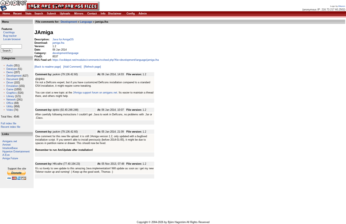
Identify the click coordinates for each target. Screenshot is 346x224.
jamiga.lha (58, 42)
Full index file (8, 123)
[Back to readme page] (47, 66)
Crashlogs (8, 32)
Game (9, 89)
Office (9, 102)
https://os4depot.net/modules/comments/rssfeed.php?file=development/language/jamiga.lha (105, 59)
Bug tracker (9, 35)
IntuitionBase (10, 148)
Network (11, 99)
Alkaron (341, 6)
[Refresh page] (92, 66)
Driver (9, 82)
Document (12, 79)
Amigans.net (9, 141)
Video (9, 109)
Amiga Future (10, 158)
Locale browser (11, 39)
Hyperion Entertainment (16, 151)
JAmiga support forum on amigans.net (95, 92)
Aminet (6, 144)
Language (86, 21)
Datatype (11, 68)
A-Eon (6, 154)
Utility (9, 106)
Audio (9, 65)
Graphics (11, 92)
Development (14, 75)
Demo (9, 72)
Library (10, 96)
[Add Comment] (72, 66)
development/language (65, 53)
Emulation (12, 85)
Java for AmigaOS (63, 39)
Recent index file (10, 126)
